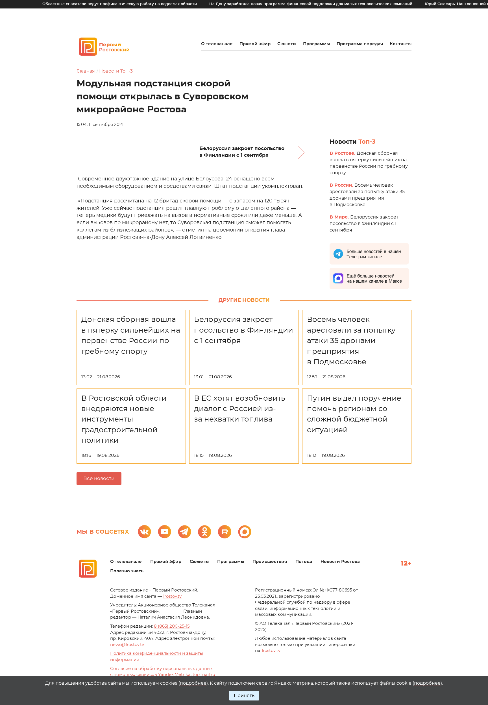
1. (271, 651)
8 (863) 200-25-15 (171, 626)
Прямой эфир (255, 44)
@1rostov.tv (127, 645)
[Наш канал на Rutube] (224, 531)
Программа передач (360, 44)
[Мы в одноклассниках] (204, 531)
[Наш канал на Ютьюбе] (164, 531)
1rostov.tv (172, 596)
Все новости (99, 478)
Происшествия (269, 562)
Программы (316, 44)
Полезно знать (126, 571)
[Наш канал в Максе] (244, 531)
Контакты (400, 44)
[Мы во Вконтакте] (144, 531)
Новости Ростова (340, 562)
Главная (86, 71)
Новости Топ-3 (116, 71)
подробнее (193, 683)
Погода (303, 562)
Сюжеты (286, 44)
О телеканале (217, 44)
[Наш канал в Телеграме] (184, 531)
